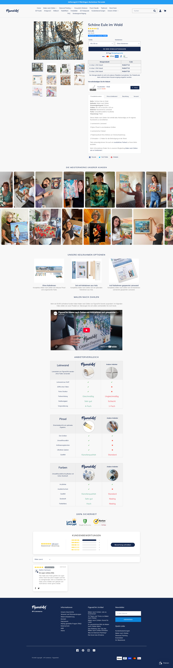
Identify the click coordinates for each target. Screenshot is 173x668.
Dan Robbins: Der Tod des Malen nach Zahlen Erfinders (98, 629)
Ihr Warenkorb (120, 640)
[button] (92, 28)
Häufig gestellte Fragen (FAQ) (71, 623)
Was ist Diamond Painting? (97, 633)
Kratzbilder (119, 638)
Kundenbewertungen (122, 631)
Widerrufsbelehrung (68, 617)
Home (63, 630)
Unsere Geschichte (67, 612)
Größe (91, 40)
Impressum (64, 621)
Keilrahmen (118, 40)
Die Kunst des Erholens (96, 635)
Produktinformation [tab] (96, 96)
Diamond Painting (121, 635)
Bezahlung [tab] (125, 96)
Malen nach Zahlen (121, 633)
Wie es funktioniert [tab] (112, 96)
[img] (44, 567)
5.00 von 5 (55, 544)
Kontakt (63, 619)
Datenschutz (65, 626)
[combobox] (144, 11)
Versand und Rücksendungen (71, 614)
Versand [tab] (136, 96)
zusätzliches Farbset (120, 142)
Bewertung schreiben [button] (123, 545)
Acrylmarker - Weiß (103, 87)
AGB (62, 628)
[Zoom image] (58, 40)
